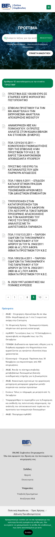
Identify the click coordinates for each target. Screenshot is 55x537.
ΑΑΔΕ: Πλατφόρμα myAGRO (19, 414)
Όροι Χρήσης (38, 510)
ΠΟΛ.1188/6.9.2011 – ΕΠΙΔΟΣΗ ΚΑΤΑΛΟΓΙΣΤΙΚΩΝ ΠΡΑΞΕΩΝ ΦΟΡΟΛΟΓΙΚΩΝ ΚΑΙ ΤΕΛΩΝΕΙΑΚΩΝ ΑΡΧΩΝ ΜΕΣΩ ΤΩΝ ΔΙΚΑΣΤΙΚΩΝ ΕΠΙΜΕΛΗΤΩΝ (27, 187)
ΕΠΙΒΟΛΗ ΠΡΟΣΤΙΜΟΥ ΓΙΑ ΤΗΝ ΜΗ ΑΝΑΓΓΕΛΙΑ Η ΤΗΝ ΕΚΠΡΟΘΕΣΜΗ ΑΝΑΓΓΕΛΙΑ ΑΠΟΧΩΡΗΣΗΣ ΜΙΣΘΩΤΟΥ (26, 112)
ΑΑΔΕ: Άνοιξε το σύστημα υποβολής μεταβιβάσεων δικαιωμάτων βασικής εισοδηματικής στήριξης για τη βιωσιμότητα (26, 373)
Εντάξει (28, 532)
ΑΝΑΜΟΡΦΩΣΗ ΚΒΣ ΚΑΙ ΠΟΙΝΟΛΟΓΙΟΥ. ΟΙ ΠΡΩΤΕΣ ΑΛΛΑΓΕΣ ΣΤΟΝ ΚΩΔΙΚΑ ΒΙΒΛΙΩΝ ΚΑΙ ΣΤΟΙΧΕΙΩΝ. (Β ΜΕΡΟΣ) (27, 130)
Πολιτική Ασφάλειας (18, 510)
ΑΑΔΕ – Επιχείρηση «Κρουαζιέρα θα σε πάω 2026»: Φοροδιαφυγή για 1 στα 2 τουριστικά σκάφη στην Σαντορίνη (26, 317)
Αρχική (27, 475)
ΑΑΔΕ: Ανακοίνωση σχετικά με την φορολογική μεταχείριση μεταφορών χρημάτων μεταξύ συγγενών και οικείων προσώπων (28, 384)
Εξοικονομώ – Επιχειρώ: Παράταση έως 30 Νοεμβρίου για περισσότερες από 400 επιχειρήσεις (26, 361)
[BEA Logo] (27, 444)
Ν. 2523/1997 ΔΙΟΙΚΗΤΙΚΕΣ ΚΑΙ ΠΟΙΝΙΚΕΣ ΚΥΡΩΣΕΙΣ (26, 284)
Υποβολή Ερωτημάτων (27, 494)
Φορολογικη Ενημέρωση (37, 44)
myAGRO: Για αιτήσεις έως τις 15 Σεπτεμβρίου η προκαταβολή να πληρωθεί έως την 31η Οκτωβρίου (28, 336)
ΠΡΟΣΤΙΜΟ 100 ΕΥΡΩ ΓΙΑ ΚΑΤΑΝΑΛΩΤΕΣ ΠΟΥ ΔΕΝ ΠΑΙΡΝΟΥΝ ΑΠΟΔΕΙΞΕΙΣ (23, 169)
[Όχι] (51, 528)
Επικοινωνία (27, 479)
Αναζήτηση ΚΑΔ (27, 498)
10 (39, 297)
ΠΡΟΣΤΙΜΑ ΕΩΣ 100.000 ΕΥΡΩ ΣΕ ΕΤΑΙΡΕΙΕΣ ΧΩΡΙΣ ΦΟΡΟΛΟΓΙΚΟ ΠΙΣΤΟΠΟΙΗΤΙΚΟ (27, 97)
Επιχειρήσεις (28, 47)
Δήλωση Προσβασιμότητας (27, 514)
